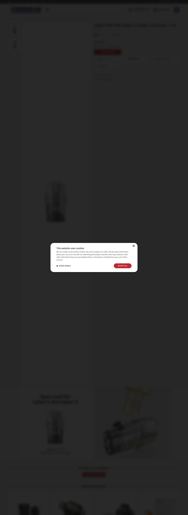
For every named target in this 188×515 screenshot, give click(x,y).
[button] (63, 266)
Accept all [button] (122, 266)
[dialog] (94, 257)
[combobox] (134, 246)
